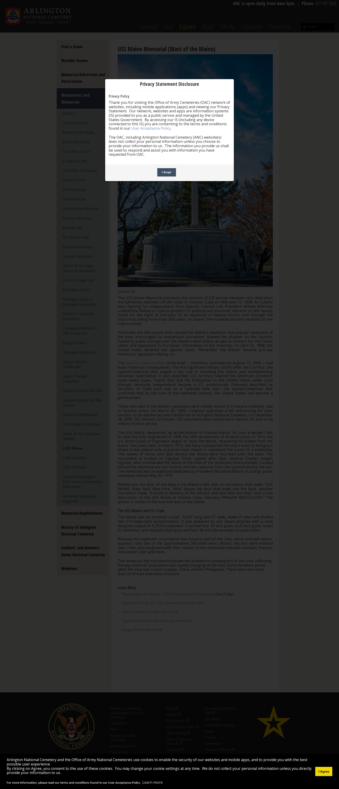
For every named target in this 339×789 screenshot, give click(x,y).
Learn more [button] (152, 782)
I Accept (166, 172)
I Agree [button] (323, 771)
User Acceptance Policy (151, 128)
